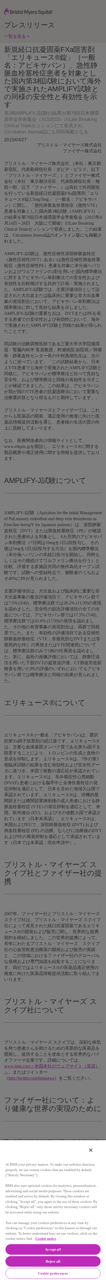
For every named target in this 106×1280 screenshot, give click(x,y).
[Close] (91, 1150)
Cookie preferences (53, 1273)
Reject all (53, 1261)
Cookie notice (45, 1239)
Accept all (53, 1249)
